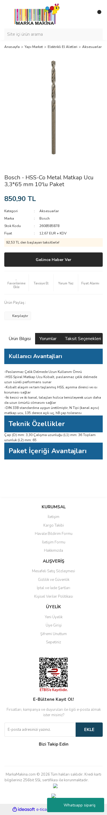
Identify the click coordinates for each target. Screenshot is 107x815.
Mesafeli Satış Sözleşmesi (53, 571)
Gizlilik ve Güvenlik (53, 579)
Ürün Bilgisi (20, 339)
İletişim (53, 516)
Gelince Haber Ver (53, 259)
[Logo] (35, 14)
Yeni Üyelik (53, 617)
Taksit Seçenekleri (83, 339)
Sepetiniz (53, 642)
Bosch (44, 218)
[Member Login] (85, 14)
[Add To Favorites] (16, 282)
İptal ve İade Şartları (53, 588)
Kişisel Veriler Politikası (53, 596)
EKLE (89, 729)
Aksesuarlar (49, 211)
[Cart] (97, 14)
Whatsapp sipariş (80, 805)
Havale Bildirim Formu (53, 533)
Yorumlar (47, 339)
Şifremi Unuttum (53, 634)
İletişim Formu (53, 542)
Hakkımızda (53, 550)
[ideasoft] (23, 809)
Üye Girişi (54, 625)
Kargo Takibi (53, 525)
